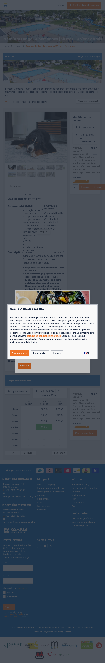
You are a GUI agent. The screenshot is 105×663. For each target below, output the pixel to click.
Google (57, 335)
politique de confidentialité (40, 335)
